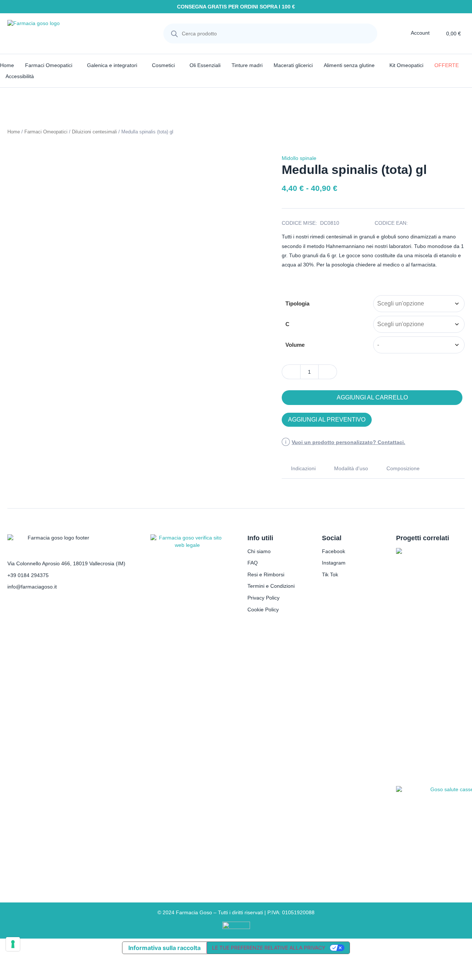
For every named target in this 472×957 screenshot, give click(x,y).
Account (420, 33)
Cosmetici (163, 65)
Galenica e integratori (112, 65)
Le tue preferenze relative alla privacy (268, 947)
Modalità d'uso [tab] (351, 468)
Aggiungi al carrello (372, 397)
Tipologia (297, 303)
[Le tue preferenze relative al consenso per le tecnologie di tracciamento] (13, 944)
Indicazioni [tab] (303, 468)
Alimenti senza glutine (349, 65)
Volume (295, 344)
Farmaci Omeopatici (48, 65)
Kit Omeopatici (406, 65)
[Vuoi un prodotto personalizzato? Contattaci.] (286, 442)
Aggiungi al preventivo (326, 419)
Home (7, 65)
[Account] (405, 32)
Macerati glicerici (293, 65)
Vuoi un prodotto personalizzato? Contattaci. (348, 442)
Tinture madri (247, 65)
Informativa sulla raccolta (164, 947)
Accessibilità (20, 76)
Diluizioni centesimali (94, 132)
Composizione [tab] (403, 468)
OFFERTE (446, 65)
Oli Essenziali (205, 65)
